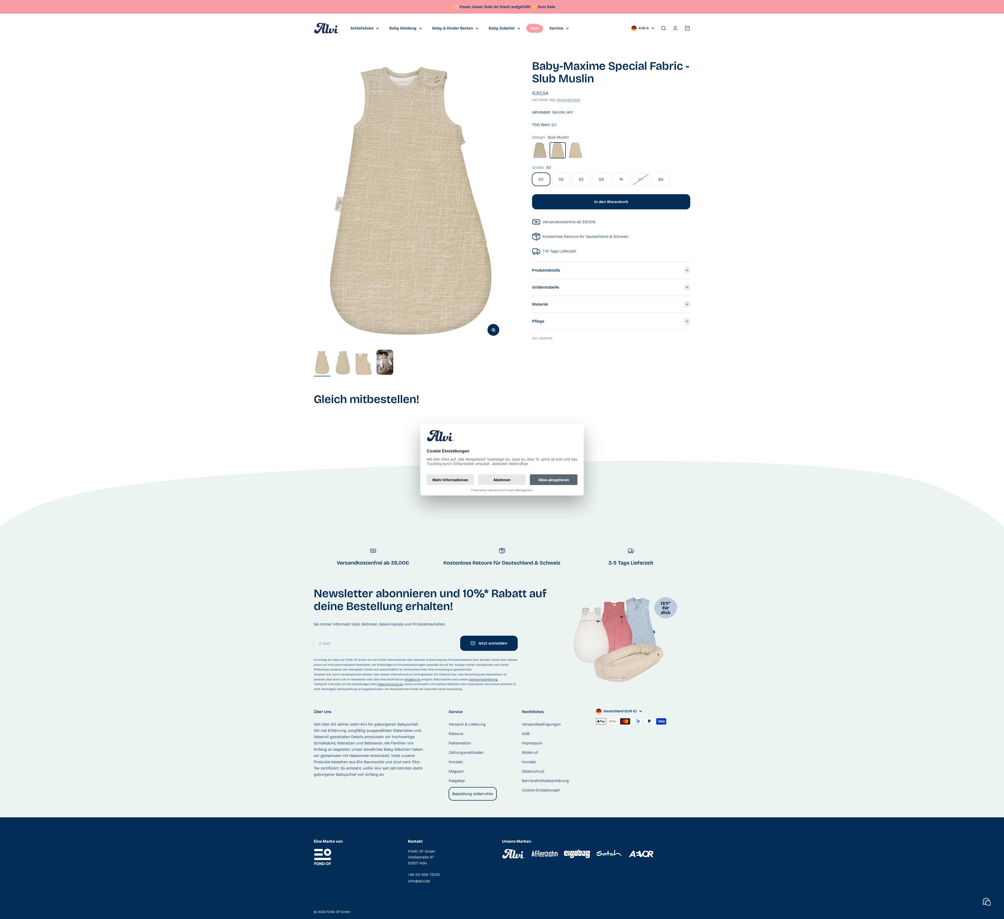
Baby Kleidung (403, 28)
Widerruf (530, 752)
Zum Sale (546, 6)
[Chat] (987, 902)
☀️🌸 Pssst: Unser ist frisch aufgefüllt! (493, 6)
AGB (526, 733)
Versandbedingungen (541, 724)
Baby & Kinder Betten (452, 28)
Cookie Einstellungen (541, 790)
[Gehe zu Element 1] (322, 363)
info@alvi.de (412, 679)
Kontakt (456, 762)
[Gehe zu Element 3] (364, 363)
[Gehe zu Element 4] (384, 363)
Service (556, 28)
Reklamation (460, 743)
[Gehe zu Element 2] (343, 363)
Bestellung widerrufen (472, 793)
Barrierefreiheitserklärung (545, 780)
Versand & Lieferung (467, 724)
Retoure (456, 733)
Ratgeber (457, 780)
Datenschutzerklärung (483, 679)
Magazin (456, 771)
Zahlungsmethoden (466, 752)
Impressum (532, 743)
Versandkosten (568, 100)
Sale (534, 28)
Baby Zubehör (502, 28)
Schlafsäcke (362, 28)
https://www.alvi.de (390, 684)
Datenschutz (533, 771)
